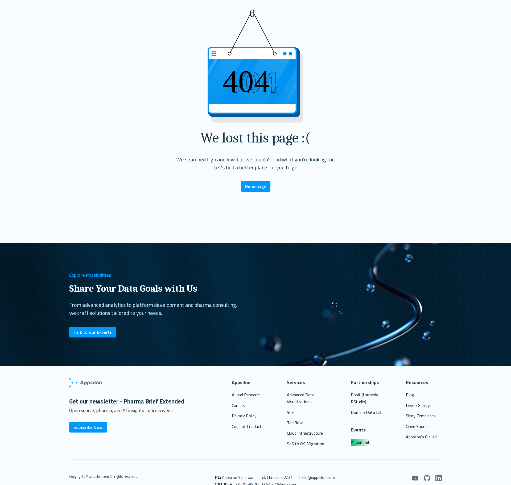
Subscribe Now (88, 427)
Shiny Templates (421, 416)
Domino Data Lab (366, 412)
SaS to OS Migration (305, 444)
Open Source (417, 426)
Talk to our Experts (92, 332)
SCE (290, 412)
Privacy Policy (244, 416)
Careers (238, 405)
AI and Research (246, 395)
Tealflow (295, 422)
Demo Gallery (418, 405)
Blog (410, 395)
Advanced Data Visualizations (300, 398)
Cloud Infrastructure (305, 433)
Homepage (255, 186)
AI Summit (360, 442)
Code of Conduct (247, 426)
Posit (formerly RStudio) (364, 398)
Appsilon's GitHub (422, 437)
